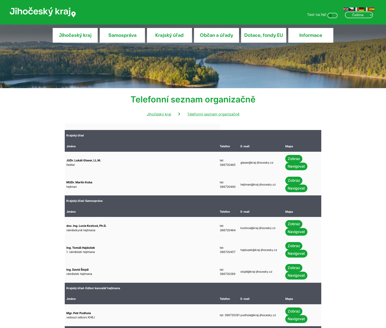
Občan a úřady (216, 35)
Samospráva (122, 35)
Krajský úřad (169, 35)
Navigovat (296, 166)
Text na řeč (316, 14)
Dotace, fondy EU (263, 35)
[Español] (372, 9)
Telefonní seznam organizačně (213, 114)
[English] (346, 9)
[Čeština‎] (351, 9)
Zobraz (294, 159)
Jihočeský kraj (75, 35)
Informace (310, 35)
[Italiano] (367, 9)
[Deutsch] (361, 9)
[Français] (356, 9)
